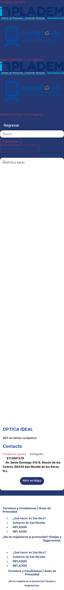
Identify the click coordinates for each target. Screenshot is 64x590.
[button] (21, 59)
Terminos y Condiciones (19, 508)
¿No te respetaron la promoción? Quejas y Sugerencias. (32, 538)
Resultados (10, 141)
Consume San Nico (13, 2)
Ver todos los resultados (19, 149)
